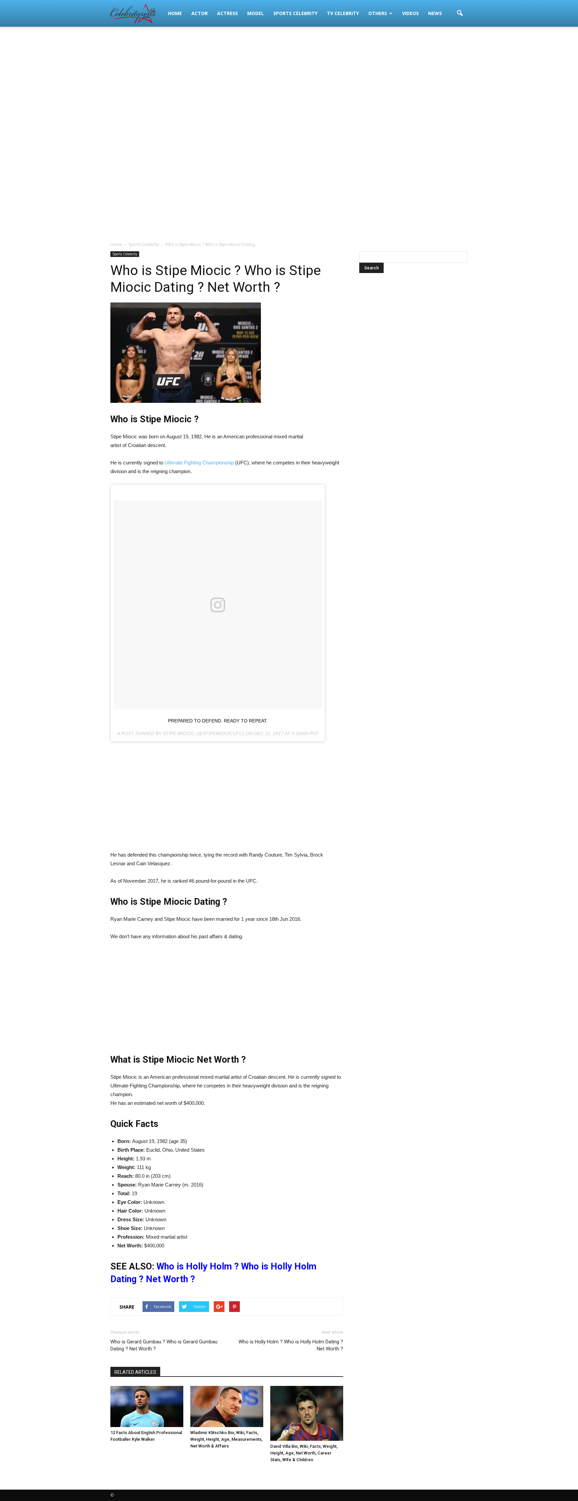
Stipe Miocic (179, 733)
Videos (410, 13)
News (435, 13)
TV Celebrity (343, 13)
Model (255, 13)
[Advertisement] (289, 80)
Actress (227, 13)
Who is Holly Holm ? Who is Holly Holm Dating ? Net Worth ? (290, 1345)
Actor (199, 13)
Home (175, 13)
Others (377, 13)
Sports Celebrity (295, 13)
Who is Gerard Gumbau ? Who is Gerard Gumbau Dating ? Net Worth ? (163, 1345)
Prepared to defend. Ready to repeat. (218, 720)
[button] (460, 13)
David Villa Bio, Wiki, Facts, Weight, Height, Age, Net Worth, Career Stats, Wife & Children (304, 1453)
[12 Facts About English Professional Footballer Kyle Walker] (146, 1406)
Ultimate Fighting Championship (199, 462)
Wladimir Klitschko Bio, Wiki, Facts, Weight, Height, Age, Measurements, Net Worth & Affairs (226, 1439)
